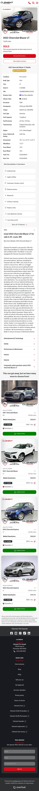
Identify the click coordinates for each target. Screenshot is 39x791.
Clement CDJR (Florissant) (18, 716)
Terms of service (19, 700)
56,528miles (32, 415)
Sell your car (19, 680)
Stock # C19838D (7, 468)
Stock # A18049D (7, 410)
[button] (29, 3)
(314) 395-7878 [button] (21, 651)
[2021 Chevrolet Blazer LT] (19, 452)
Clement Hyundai (18, 721)
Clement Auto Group (18, 732)
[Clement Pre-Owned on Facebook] (11, 633)
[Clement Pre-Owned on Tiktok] (24, 633)
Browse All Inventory (20, 56)
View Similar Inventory (19, 61)
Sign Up (19, 769)
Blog (19, 669)
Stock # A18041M (7, 585)
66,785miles (32, 532)
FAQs (19, 674)
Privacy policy (19, 695)
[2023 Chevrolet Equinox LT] (19, 511)
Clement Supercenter (18, 726)
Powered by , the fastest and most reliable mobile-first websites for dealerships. (19, 782)
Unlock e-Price (21, 433)
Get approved (19, 685)
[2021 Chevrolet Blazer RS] (19, 394)
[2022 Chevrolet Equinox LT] (19, 569)
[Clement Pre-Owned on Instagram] (19, 633)
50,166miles (32, 474)
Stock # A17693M (7, 527)
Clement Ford (18, 706)
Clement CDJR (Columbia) (18, 711)
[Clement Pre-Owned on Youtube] (15, 633)
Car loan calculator (20, 690)
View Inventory (19, 664)
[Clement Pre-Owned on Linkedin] (28, 633)
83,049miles (32, 590)
